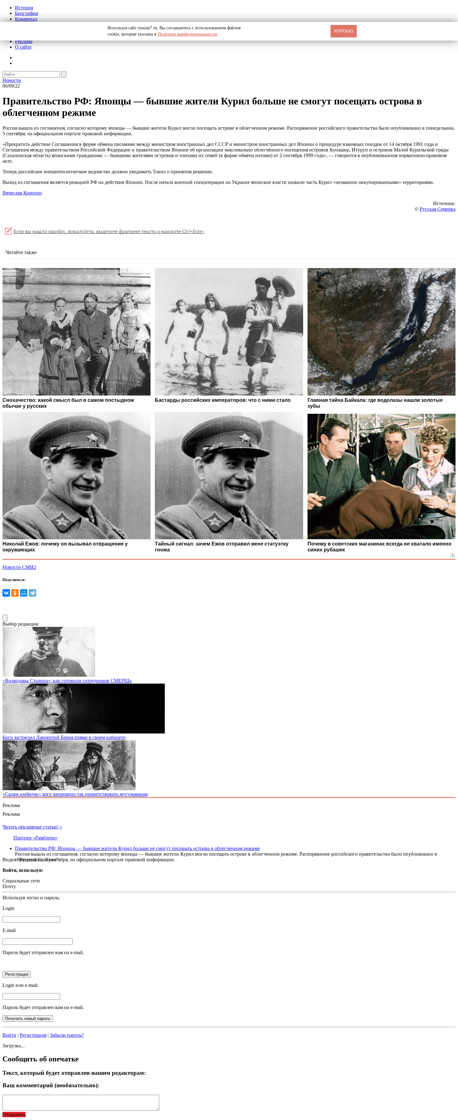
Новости (11, 80)
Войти (9, 1035)
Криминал (26, 19)
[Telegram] (32, 593)
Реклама (23, 41)
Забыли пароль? (67, 1035)
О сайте (23, 47)
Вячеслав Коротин (22, 192)
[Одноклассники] (15, 593)
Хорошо (344, 30)
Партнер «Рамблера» (35, 837)
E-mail (9, 930)
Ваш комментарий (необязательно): (50, 1085)
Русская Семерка (438, 209)
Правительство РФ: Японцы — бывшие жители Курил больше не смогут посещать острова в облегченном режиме (137, 848)
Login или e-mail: (20, 985)
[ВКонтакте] (6, 593)
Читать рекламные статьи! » (32, 826)
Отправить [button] (14, 1114)
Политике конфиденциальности (187, 34)
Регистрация (33, 1035)
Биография (26, 13)
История (24, 7)
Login (8, 908)
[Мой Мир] (23, 593)
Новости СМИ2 (19, 567)
